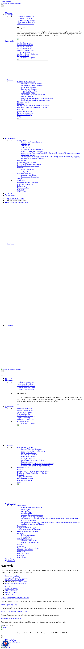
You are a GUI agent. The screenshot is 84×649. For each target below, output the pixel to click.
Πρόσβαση (20, 109)
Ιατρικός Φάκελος (27, 96)
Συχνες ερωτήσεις (11, 590)
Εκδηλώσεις (21, 186)
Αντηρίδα (20, 179)
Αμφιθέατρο (21, 180)
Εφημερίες (20, 104)
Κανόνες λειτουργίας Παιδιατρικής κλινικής (35, 100)
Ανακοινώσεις (21, 140)
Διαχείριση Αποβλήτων (28, 175)
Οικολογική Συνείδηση (24, 173)
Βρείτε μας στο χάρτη (12, 576)
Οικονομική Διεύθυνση (24, 48)
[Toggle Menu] (1, 375)
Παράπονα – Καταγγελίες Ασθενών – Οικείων (32, 107)
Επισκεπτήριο (9, 594)
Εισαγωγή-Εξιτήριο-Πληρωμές (31, 83)
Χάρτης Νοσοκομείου (24, 111)
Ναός (19, 116)
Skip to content (6, 2)
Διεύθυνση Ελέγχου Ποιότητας (27, 54)
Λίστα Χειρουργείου (28, 93)
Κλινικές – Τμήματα (28, 57)
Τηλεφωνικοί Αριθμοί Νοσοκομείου (29, 164)
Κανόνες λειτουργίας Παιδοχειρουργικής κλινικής (37, 98)
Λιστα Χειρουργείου (11, 589)
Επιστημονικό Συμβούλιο (26, 22)
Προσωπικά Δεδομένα (12, 642)
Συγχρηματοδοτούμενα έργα (26, 162)
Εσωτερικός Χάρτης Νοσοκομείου (16, 578)
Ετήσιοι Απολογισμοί (28, 169)
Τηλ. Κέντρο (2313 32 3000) (14, 580)
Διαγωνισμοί (25, 144)
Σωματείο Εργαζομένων (25, 184)
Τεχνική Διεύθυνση (23, 52)
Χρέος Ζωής (25, 171)
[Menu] (1, 636)
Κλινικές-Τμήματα (11, 592)
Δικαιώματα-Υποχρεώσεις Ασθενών (33, 94)
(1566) (20, 581)
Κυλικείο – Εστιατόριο (24, 115)
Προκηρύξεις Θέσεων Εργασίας (31, 142)
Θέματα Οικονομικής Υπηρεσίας (32, 151)
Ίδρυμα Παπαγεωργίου (26, 24)
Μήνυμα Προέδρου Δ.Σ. (26, 16)
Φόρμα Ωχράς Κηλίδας (28, 91)
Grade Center (21, 191)
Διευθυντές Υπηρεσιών (24, 43)
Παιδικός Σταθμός (23, 188)
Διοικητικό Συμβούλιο (25, 18)
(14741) (25, 581)
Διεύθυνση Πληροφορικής (25, 50)
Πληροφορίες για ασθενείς (26, 82)
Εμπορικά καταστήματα (25, 113)
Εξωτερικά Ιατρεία (23, 102)
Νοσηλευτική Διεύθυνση (25, 45)
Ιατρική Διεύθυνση (23, 56)
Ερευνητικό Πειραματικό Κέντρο (28, 182)
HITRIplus (20, 190)
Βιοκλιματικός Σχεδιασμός (30, 177)
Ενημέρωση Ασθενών (28, 87)
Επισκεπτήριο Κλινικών (29, 89)
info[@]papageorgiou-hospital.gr (15, 583)
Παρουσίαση (21, 160)
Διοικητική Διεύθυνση (24, 46)
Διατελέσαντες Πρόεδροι (26, 20)
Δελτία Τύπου (25, 145)
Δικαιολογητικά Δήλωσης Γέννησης (33, 85)
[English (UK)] (7, 647)
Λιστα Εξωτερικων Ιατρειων (14, 587)
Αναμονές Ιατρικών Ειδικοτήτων (32, 149)
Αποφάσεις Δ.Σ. (26, 147)
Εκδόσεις (20, 168)
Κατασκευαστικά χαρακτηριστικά (28, 166)
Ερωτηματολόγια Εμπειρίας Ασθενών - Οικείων (33, 105)
